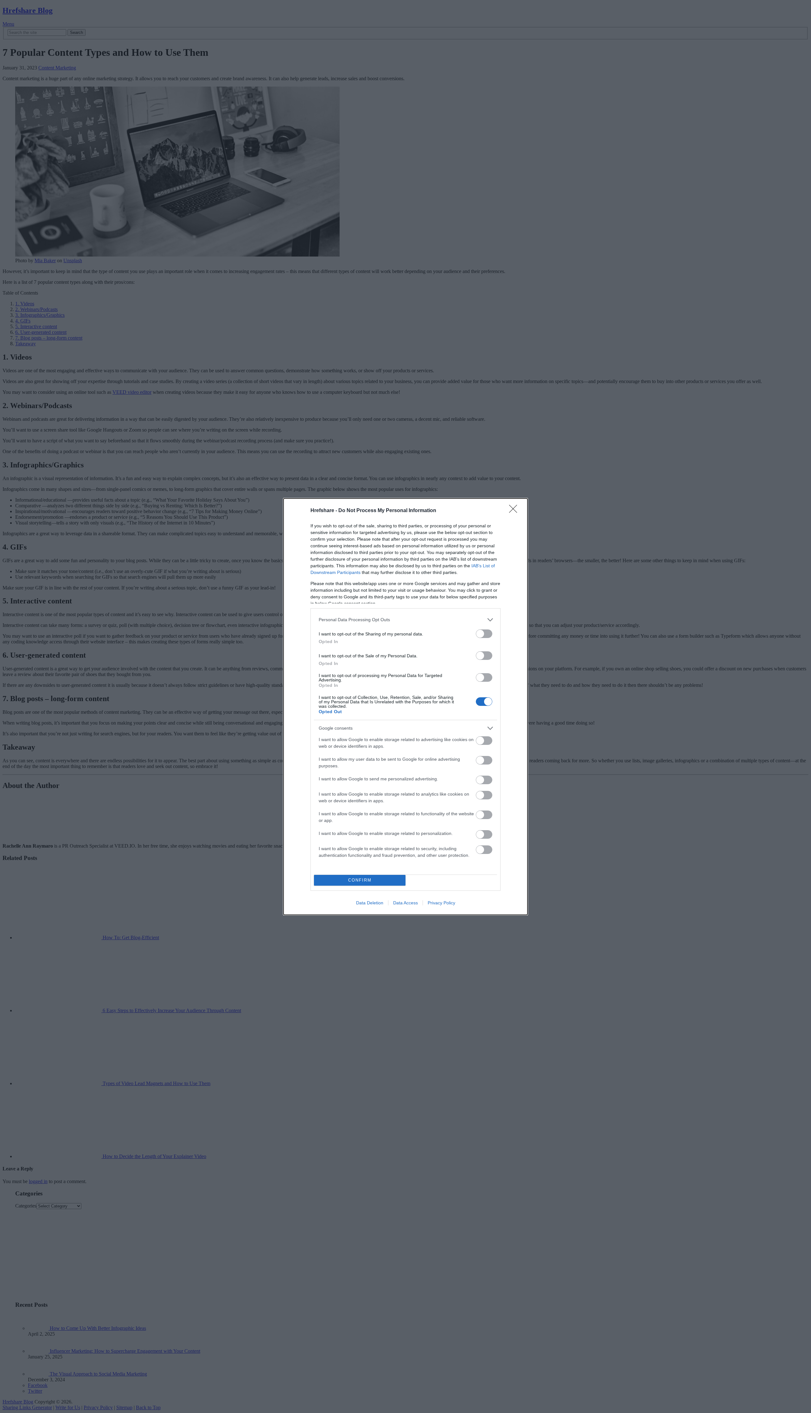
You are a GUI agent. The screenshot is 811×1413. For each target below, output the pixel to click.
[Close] (515, 511)
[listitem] (405, 619)
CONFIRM (360, 880)
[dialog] (405, 706)
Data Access (405, 902)
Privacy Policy (441, 902)
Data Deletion (369, 902)
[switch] (484, 633)
